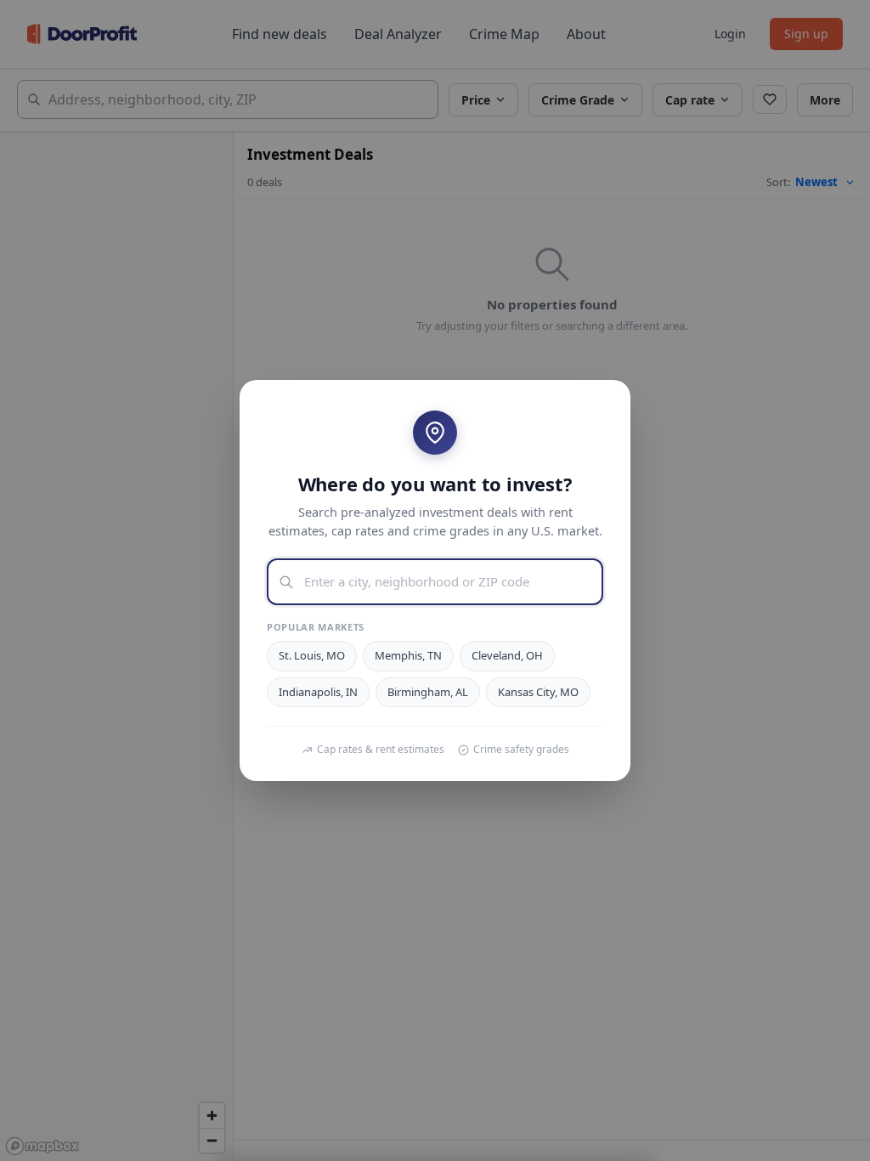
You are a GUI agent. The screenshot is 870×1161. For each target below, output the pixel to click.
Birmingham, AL (427, 691)
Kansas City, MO (538, 691)
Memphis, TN (408, 655)
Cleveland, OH (507, 655)
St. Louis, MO (312, 655)
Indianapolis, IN (318, 691)
